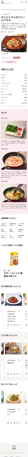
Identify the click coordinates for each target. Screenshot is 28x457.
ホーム (2, 9)
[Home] (7, 2)
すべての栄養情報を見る (9, 62)
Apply (21, 2)
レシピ (7, 9)
